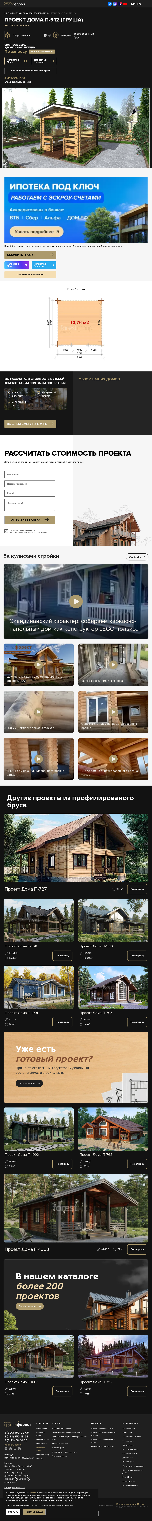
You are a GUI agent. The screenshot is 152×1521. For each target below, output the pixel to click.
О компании (41, 1428)
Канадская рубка (129, 1453)
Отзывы (39, 1459)
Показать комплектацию (30, 274)
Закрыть (13, 1512)
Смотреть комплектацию (42, 51)
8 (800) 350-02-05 (16, 1432)
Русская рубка (128, 1462)
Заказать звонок (13, 1444)
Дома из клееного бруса (102, 1428)
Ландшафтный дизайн (61, 1428)
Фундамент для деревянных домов (67, 1432)
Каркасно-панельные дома (102, 1446)
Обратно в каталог (20, 25)
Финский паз (128, 1445)
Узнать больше (34, 1512)
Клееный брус (128, 1481)
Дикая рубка (127, 1458)
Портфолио (41, 1444)
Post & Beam (127, 1477)
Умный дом (127, 1432)
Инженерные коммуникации (64, 1452)
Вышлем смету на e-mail (27, 424)
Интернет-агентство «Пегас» (130, 1504)
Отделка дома (58, 1448)
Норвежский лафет (130, 1449)
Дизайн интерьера (60, 1444)
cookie (33, 1492)
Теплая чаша (128, 1441)
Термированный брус (131, 1437)
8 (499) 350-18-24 (16, 1436)
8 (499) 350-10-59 (14, 78)
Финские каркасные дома (133, 1466)
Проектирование (59, 1456)
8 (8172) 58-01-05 (15, 1440)
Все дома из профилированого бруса (30, 70)
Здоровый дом (128, 1428)
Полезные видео (130, 1485)
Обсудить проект (21, 255)
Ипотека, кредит (43, 1455)
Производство (42, 1439)
